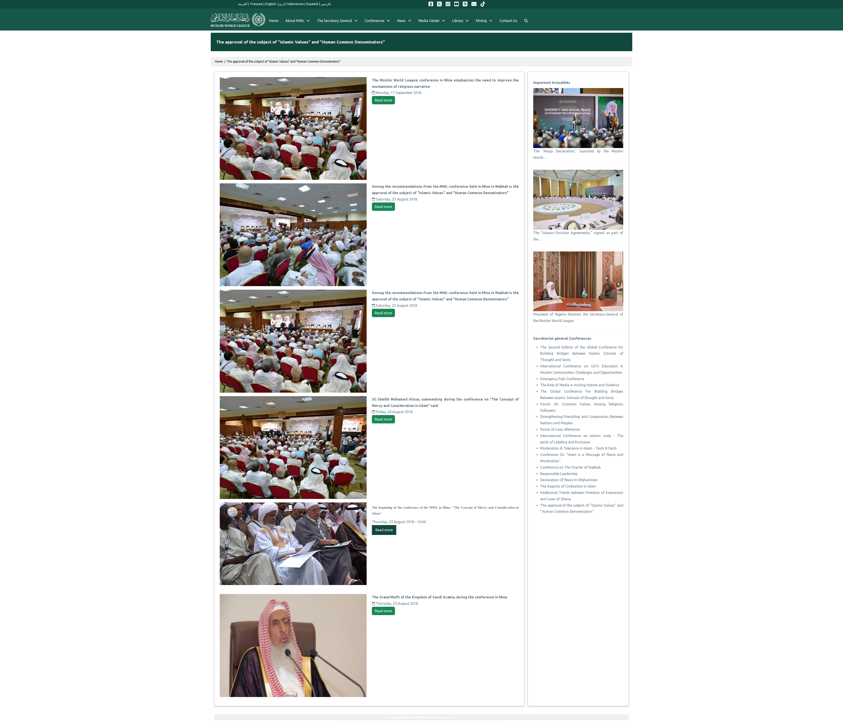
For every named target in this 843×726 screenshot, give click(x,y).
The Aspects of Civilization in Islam (568, 486)
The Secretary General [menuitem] (334, 21)
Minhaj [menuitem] (481, 21)
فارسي (326, 4)
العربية (242, 4)
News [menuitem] (401, 21)
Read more (383, 100)
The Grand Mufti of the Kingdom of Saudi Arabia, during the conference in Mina (439, 597)
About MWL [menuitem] (294, 21)
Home (219, 61)
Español (312, 4)
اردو (282, 4)
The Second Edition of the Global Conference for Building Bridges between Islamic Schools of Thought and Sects (581, 353)
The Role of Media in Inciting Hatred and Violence (579, 385)
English (271, 4)
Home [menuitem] (273, 21)
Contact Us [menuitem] (508, 21)
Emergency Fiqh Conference (562, 379)
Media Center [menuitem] (429, 21)
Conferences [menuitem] (374, 21)
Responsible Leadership (559, 474)
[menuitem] (526, 21)
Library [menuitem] (457, 21)
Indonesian (295, 4)
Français (256, 4)
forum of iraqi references (560, 429)
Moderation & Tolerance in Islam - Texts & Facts (578, 448)
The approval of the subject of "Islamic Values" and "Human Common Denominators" (283, 61)
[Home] (238, 20)
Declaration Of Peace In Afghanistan (569, 480)
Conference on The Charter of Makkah (570, 467)
